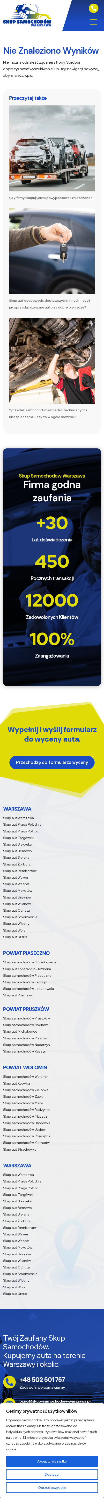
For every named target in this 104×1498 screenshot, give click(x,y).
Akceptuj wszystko (52, 1461)
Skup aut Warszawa (18, 818)
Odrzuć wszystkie (52, 1487)
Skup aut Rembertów (20, 871)
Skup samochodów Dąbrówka (26, 1123)
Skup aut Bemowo (17, 851)
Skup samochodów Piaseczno (27, 975)
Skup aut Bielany (16, 857)
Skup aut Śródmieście (20, 917)
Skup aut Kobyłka (16, 1083)
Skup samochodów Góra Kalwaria (30, 962)
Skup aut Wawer (15, 877)
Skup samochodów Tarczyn (25, 982)
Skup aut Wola (14, 930)
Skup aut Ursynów (17, 897)
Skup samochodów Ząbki (23, 1096)
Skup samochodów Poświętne (27, 1136)
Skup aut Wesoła (16, 884)
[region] (52, 1450)
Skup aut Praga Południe (22, 824)
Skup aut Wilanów (17, 904)
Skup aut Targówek (18, 838)
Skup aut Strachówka (19, 1149)
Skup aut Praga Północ (21, 831)
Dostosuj (52, 1474)
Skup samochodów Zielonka (25, 1090)
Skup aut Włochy (16, 923)
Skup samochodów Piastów (25, 1038)
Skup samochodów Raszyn (24, 1051)
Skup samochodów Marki (23, 1103)
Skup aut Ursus (15, 937)
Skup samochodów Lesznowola (28, 988)
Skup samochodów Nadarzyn (26, 1045)
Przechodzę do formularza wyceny (52, 762)
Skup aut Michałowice (20, 1031)
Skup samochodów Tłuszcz (25, 1116)
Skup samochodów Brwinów (25, 1025)
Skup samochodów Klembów (26, 1142)
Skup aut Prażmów (17, 995)
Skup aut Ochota (16, 910)
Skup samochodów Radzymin (26, 1109)
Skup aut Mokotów (17, 890)
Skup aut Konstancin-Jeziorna (27, 969)
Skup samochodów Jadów (24, 1129)
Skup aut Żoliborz (17, 864)
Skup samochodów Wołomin (25, 1076)
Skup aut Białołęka (17, 844)
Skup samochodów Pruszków (26, 1018)
